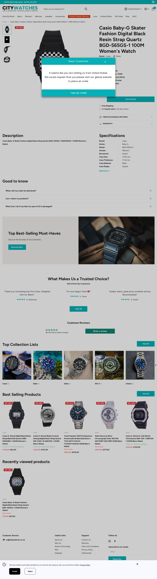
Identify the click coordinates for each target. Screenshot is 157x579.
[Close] (145, 564)
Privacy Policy (85, 565)
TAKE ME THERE (78, 93)
